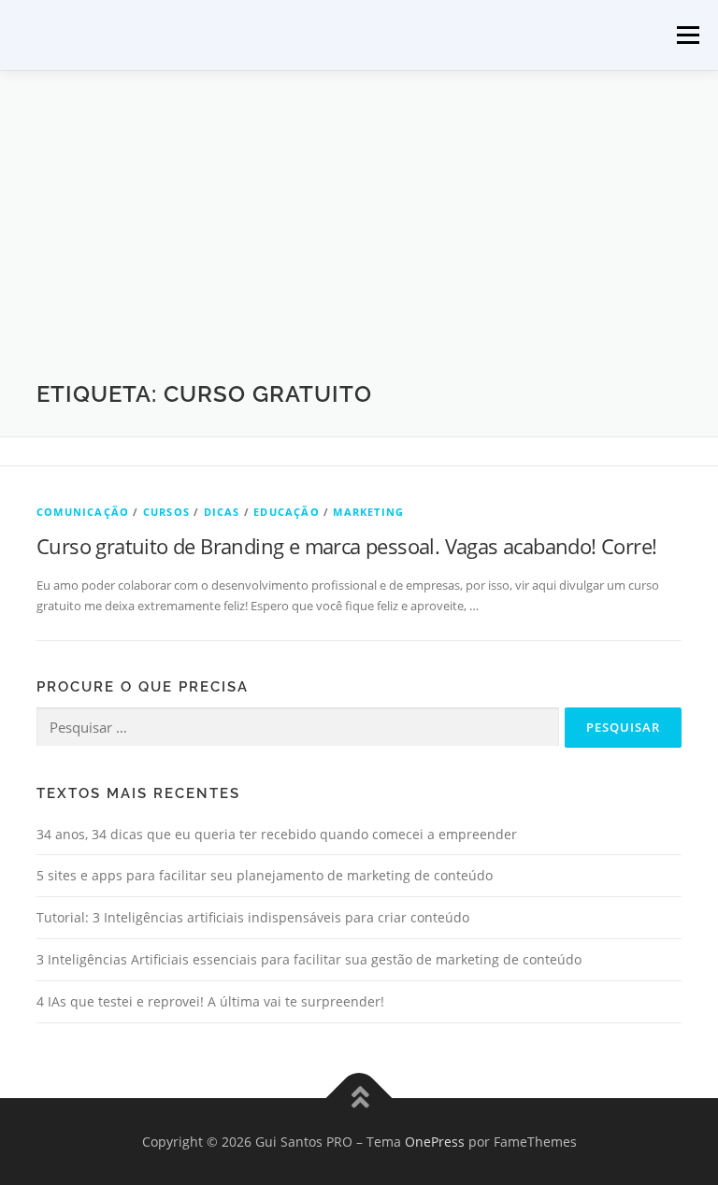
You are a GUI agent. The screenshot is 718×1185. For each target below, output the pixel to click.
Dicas (222, 512)
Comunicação (82, 512)
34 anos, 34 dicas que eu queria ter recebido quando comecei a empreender (276, 834)
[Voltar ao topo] (359, 1097)
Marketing (368, 512)
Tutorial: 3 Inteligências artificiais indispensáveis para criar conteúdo (252, 917)
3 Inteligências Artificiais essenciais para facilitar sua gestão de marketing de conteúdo (309, 959)
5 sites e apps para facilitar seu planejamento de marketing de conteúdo (264, 875)
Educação (286, 512)
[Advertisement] (359, 239)
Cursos (166, 512)
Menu (687, 34)
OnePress (435, 1141)
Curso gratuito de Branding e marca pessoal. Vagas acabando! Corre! (346, 546)
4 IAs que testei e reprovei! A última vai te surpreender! (210, 1001)
